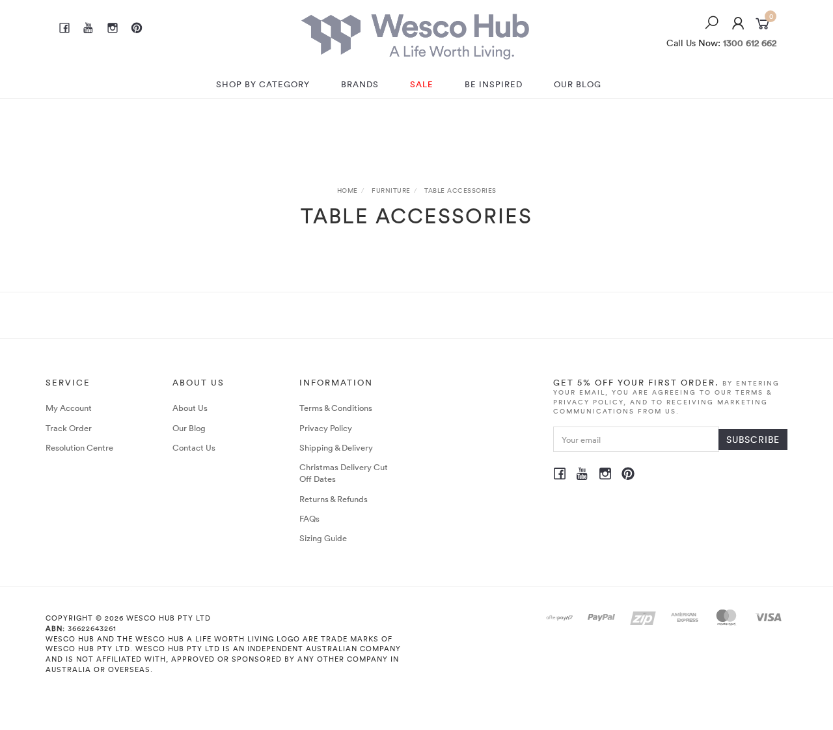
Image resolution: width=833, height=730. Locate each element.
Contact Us (193, 447)
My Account (69, 408)
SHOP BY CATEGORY (263, 84)
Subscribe (753, 439)
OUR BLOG (577, 84)
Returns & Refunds (333, 499)
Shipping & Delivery (336, 447)
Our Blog (189, 428)
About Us (190, 408)
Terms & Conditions (335, 408)
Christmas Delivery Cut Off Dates (343, 472)
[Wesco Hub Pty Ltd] (415, 33)
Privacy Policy (325, 428)
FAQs (309, 518)
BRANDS (360, 84)
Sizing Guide (323, 538)
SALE (421, 84)
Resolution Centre (79, 447)
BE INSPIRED (494, 84)
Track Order (69, 428)
